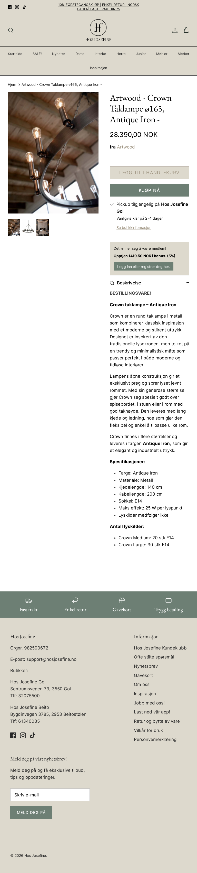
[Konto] (174, 30)
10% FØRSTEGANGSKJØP (79, 5)
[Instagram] (17, 7)
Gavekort (143, 675)
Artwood (126, 147)
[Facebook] (10, 7)
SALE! (37, 54)
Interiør (100, 54)
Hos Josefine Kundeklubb (160, 648)
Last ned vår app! (152, 711)
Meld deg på (31, 812)
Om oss (142, 684)
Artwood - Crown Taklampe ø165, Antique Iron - (62, 84)
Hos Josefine (35, 855)
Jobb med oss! (149, 702)
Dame (79, 54)
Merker (183, 54)
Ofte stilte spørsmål (154, 657)
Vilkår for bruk (148, 730)
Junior (141, 54)
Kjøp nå (149, 190)
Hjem (12, 84)
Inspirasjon (98, 68)
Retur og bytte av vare (157, 721)
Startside (15, 54)
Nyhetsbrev (146, 666)
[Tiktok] (24, 7)
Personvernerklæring (155, 739)
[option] (53, 152)
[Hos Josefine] (98, 30)
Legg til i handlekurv (149, 172)
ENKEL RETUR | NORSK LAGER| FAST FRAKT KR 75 (108, 7)
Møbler (162, 54)
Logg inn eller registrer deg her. (143, 266)
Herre (121, 54)
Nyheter (58, 54)
